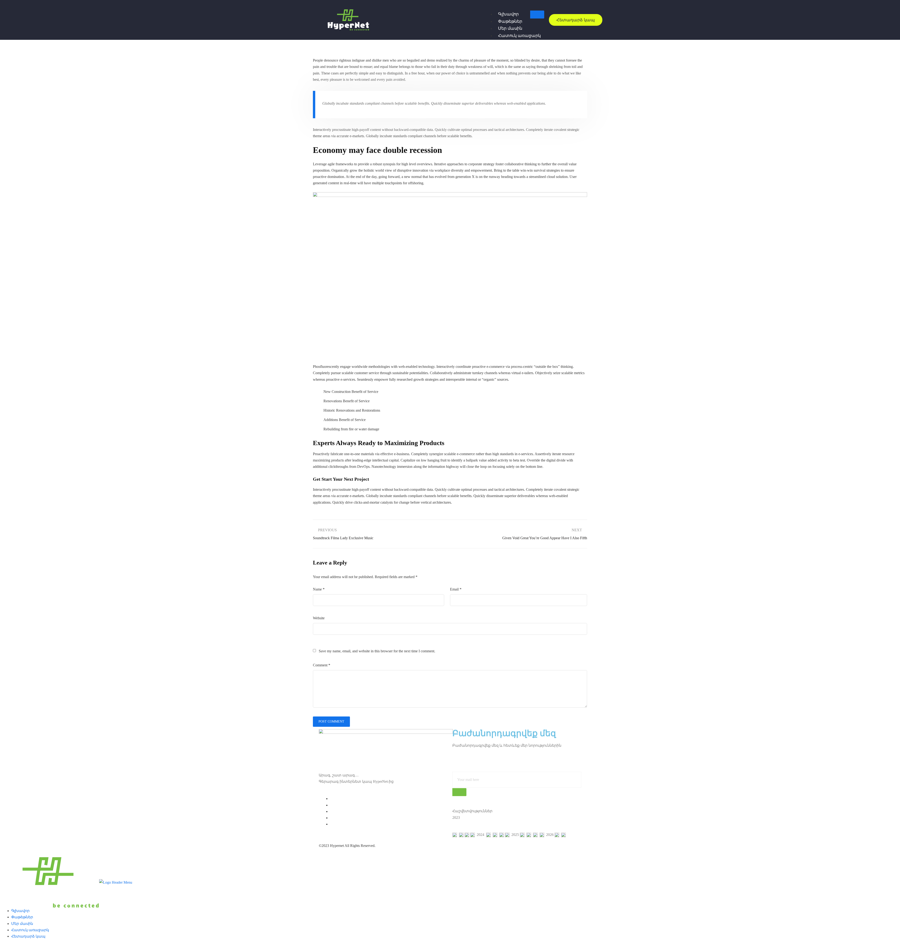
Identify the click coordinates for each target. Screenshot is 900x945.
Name (319, 589)
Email (455, 589)
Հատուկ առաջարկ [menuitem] (30, 930)
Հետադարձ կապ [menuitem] (28, 936)
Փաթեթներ (510, 21)
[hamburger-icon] (537, 14)
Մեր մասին (510, 28)
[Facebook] (331, 799)
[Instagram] (331, 824)
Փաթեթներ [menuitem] (22, 917)
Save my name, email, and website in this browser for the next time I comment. (377, 651)
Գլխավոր (508, 14)
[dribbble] (331, 818)
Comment (321, 665)
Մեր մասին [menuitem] (22, 924)
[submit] (459, 792)
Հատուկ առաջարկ (519, 35)
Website (319, 618)
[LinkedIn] (331, 811)
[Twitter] (331, 805)
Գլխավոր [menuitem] (20, 911)
